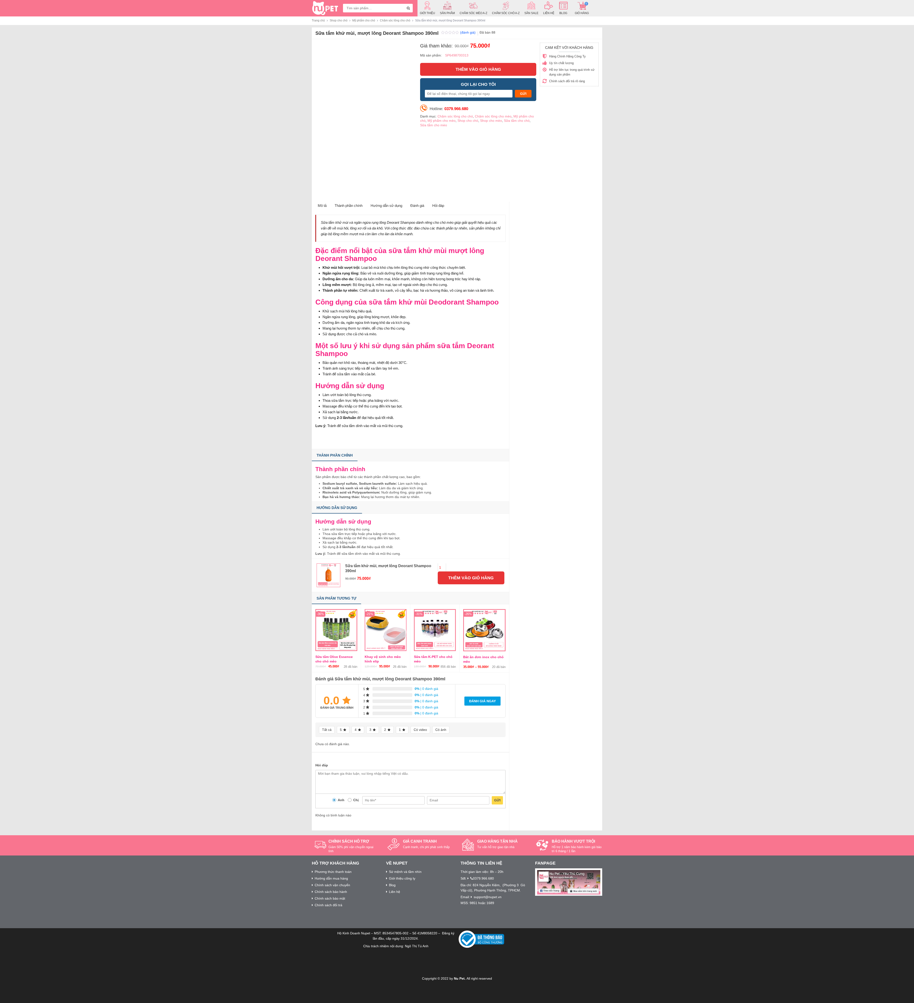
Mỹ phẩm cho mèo (441, 120)
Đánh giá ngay (482, 701)
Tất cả (327, 730)
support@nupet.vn (488, 897)
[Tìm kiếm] (408, 8)
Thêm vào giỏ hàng (478, 69)
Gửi (497, 800)
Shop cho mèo (491, 120)
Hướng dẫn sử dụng (386, 206)
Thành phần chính (349, 206)
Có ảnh (440, 730)
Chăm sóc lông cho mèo (493, 116)
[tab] (322, 206)
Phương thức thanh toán (333, 872)
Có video (420, 730)
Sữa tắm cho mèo (433, 125)
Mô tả (322, 206)
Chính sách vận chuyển (332, 885)
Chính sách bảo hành (331, 892)
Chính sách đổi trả (328, 905)
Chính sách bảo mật (330, 898)
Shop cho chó (339, 20)
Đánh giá (417, 206)
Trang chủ (318, 20)
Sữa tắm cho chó (517, 120)
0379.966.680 (483, 878)
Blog (392, 885)
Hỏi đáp (438, 206)
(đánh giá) (468, 32)
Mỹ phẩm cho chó (363, 20)
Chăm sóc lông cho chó (395, 20)
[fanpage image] (568, 882)
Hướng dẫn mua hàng (331, 878)
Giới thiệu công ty (402, 878)
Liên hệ (394, 892)
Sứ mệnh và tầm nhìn (405, 872)
